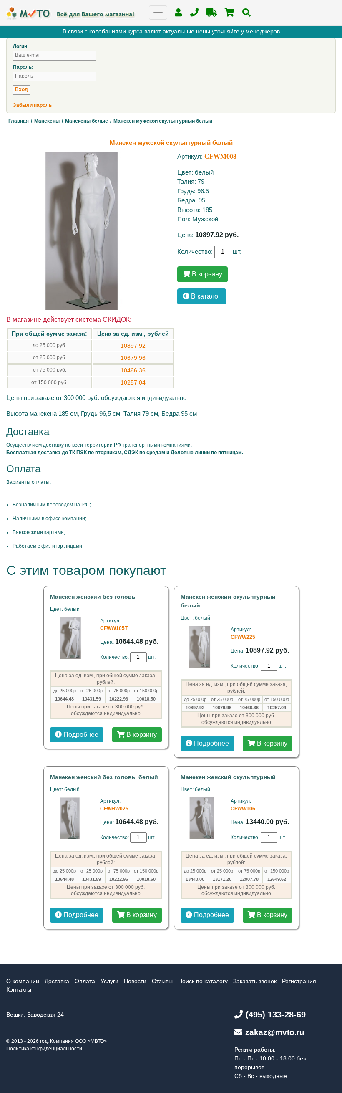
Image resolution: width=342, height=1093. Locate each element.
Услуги (109, 981)
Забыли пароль (32, 105)
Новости (135, 981)
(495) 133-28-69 (276, 1014)
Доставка (57, 981)
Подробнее (80, 734)
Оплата (85, 981)
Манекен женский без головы (93, 596)
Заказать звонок (255, 981)
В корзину (206, 274)
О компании (22, 981)
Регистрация (299, 981)
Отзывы (162, 981)
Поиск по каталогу (203, 981)
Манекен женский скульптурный (228, 777)
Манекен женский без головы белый (104, 777)
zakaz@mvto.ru (274, 1032)
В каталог (205, 296)
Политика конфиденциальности (44, 1049)
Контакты (18, 989)
